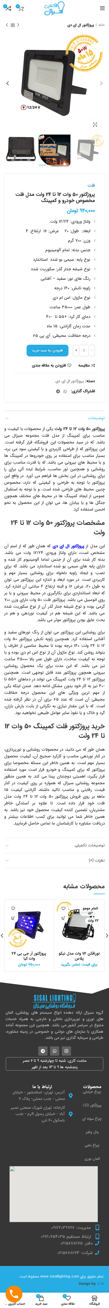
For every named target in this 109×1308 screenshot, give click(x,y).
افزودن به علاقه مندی (49, 365)
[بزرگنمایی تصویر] (95, 124)
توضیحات (96, 418)
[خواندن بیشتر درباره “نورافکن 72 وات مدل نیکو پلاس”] (63, 918)
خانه (101, 25)
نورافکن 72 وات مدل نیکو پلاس (79, 956)
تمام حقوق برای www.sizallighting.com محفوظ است (61, 1276)
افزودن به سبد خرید (47, 350)
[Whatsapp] (54, 1051)
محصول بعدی (7, 25)
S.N (100, 1284)
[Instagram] (66, 1051)
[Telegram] (43, 1051)
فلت (91, 185)
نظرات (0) (97, 860)
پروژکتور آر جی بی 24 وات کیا (29, 956)
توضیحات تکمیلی (90, 845)
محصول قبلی (18, 25)
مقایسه (84, 365)
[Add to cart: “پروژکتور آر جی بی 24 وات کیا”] (13, 918)
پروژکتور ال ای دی (80, 25)
